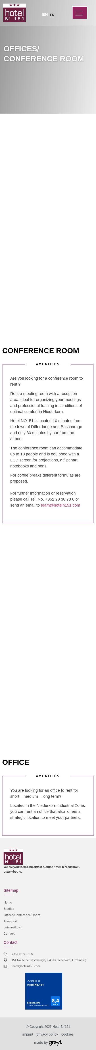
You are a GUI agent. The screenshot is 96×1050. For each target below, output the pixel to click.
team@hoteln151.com (60, 505)
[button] (80, 12)
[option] (52, 15)
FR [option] (52, 15)
